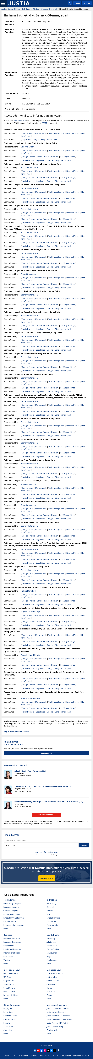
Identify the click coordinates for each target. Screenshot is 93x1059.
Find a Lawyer (11, 834)
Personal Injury (53, 925)
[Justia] (19, 3)
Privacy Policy (65, 1055)
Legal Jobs (7, 1008)
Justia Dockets (28, 160)
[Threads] (48, 1050)
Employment (8, 945)
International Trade (11, 953)
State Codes (51, 977)
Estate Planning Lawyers (13, 918)
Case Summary (19, 120)
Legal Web (26, 139)
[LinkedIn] (35, 1050)
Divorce (49, 910)
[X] (54, 1050)
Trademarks (8, 1026)
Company (33, 1055)
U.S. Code (7, 977)
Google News (27, 133)
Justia (49, 1045)
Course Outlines (53, 949)
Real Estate (8, 956)
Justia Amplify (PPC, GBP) (57, 1023)
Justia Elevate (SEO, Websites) (59, 1019)
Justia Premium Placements (58, 1015)
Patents (6, 1023)
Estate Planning (53, 918)
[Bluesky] (51, 1050)
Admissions (51, 942)
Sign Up (87, 3)
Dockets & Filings (10, 995)
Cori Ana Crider (27, 147)
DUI (48, 914)
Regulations (8, 980)
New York (50, 991)
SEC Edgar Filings (67, 156)
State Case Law (52, 980)
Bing (43, 139)
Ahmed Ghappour (28, 274)
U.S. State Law (53, 970)
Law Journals (52, 953)
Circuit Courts (9, 988)
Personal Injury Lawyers (13, 925)
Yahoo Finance (43, 156)
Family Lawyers (9, 921)
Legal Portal (23, 1055)
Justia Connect (10, 1055)
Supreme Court (9, 984)
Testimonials (52, 1030)
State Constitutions (54, 973)
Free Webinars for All (15, 765)
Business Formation (11, 938)
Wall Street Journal (56, 133)
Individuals (51, 899)
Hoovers (55, 156)
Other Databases (11, 1005)
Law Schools (52, 935)
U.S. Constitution (10, 973)
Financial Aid (51, 945)
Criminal (50, 907)
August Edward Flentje (30, 611)
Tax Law (6, 960)
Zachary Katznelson (29, 167)
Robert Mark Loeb (29, 591)
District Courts (9, 991)
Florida (49, 988)
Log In (77, 3)
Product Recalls (9, 1019)
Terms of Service (51, 1055)
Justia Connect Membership (58, 1008)
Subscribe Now (46, 878)
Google (36, 139)
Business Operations (12, 942)
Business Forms (10, 1015)
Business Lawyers (11, 907)
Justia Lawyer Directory (56, 1012)
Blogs (48, 956)
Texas (49, 995)
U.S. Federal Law (11, 970)
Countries (7, 1030)
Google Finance (28, 156)
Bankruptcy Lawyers (12, 903)
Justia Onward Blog (54, 1026)
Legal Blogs (8, 1012)
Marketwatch (40, 133)
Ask (55, 139)
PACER (44, 123)
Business (7, 935)
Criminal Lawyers (10, 910)
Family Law (51, 921)
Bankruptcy (51, 903)
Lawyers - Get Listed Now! (46, 852)
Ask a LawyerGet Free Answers (13, 743)
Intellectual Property (12, 949)
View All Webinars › (46, 814)
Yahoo (49, 139)
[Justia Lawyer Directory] (58, 1050)
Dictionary (50, 938)
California (50, 984)
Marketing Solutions (56, 1005)
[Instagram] (45, 1050)
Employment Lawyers (12, 914)
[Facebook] (41, 1050)
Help (41, 1055)
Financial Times (72, 133)
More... (6, 928)
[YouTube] (38, 1050)
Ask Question (46, 753)
